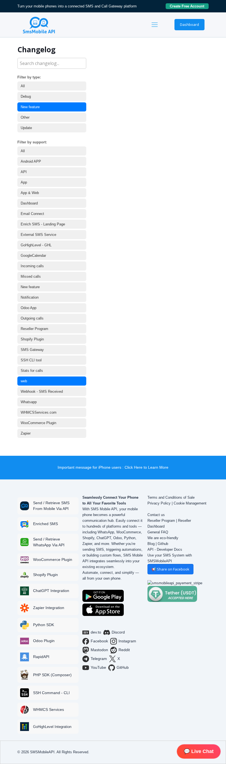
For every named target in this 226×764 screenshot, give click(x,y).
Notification (30, 297)
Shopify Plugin (32, 339)
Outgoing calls (32, 318)
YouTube (98, 667)
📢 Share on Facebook (170, 569)
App (24, 182)
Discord (118, 632)
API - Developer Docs (164, 549)
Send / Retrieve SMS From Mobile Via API (51, 506)
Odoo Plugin (44, 641)
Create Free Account (189, 6)
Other (25, 117)
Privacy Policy (159, 503)
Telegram (99, 658)
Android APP (31, 161)
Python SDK (43, 625)
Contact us (156, 515)
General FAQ (157, 532)
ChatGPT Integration (51, 590)
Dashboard (189, 24)
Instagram (127, 641)
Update (26, 128)
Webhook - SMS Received (42, 391)
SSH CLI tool (31, 360)
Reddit (124, 650)
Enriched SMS (45, 524)
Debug (26, 96)
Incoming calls (32, 266)
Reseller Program (34, 329)
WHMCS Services (48, 709)
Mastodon (99, 650)
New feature (30, 107)
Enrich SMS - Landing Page (43, 224)
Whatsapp (29, 402)
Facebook (99, 641)
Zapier (26, 433)
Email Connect (32, 214)
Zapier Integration (48, 607)
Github (163, 544)
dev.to (96, 632)
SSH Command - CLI (51, 693)
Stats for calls (32, 371)
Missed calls (31, 276)
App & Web (30, 193)
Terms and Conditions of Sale (171, 497)
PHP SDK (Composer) (52, 675)
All (23, 86)
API (24, 172)
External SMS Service (38, 235)
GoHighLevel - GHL (36, 245)
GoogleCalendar (33, 255)
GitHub (123, 667)
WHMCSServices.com (39, 412)
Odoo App (28, 308)
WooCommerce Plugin (38, 423)
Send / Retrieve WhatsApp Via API (48, 542)
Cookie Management (190, 503)
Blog (151, 544)
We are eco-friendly (162, 538)
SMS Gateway (32, 350)
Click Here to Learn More (146, 467)
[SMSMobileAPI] (39, 24)
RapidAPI (41, 656)
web (24, 381)
